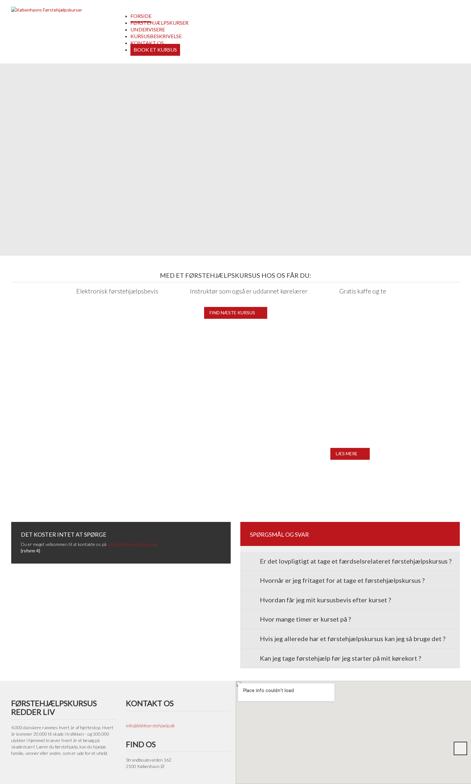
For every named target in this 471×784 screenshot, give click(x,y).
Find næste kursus (232, 312)
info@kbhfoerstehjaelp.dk (131, 544)
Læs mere (347, 453)
